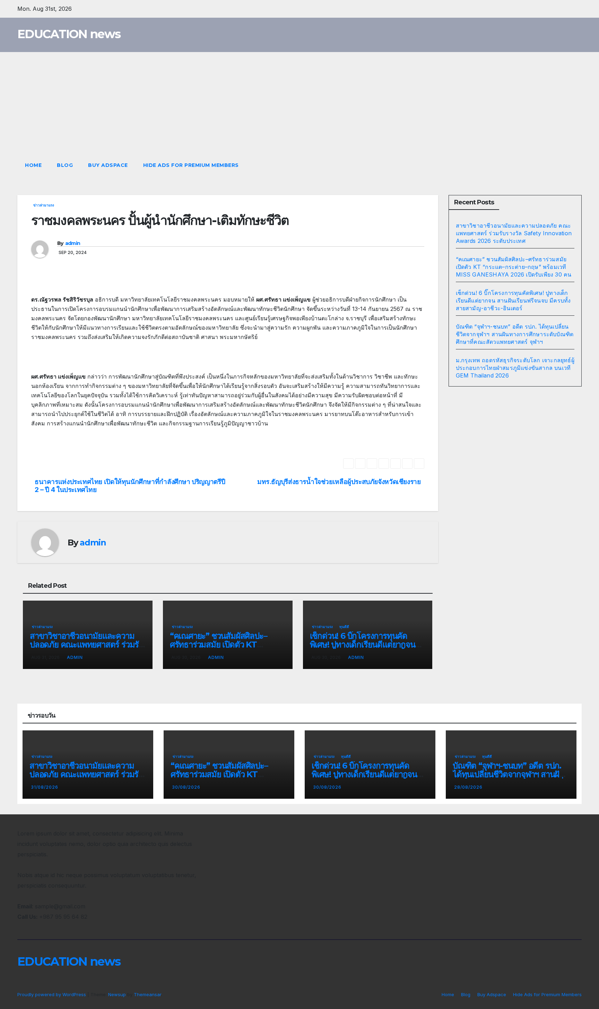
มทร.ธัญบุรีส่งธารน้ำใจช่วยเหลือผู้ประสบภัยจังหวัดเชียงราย (339, 482)
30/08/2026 (186, 787)
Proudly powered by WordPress (52, 994)
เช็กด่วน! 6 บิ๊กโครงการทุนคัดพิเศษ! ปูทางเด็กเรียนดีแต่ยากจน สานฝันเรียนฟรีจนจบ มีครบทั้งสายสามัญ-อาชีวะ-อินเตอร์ (513, 300)
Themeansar (147, 994)
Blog (65, 165)
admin (72, 243)
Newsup (117, 994)
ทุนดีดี (344, 627)
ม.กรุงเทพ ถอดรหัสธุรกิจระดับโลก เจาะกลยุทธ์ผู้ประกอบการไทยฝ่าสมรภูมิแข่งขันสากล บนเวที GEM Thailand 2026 (515, 368)
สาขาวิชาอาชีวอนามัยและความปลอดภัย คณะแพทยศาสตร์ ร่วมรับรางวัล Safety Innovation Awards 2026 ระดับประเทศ (514, 233)
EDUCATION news (68, 34)
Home (33, 165)
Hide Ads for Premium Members (191, 165)
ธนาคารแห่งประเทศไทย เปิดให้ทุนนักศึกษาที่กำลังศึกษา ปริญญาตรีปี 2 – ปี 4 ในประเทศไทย (130, 486)
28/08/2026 (468, 787)
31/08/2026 (44, 787)
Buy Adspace (108, 165)
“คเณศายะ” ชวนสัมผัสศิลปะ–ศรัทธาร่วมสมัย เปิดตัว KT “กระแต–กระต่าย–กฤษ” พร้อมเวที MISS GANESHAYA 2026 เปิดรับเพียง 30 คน (514, 267)
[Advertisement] (299, 104)
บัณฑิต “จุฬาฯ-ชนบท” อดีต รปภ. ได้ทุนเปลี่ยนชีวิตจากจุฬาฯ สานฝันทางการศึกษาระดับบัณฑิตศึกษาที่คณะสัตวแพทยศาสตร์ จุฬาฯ (515, 334)
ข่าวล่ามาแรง (43, 205)
